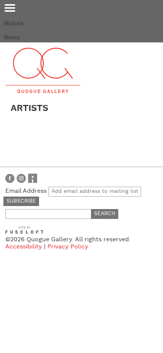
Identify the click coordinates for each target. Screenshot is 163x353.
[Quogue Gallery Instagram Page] (21, 178)
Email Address (27, 191)
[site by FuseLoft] (24, 230)
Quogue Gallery (42, 70)
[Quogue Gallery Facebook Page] (9, 178)
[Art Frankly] (32, 178)
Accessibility (23, 247)
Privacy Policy (67, 247)
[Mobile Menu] (10, 8)
